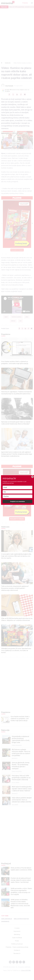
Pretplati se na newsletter (17, 501)
